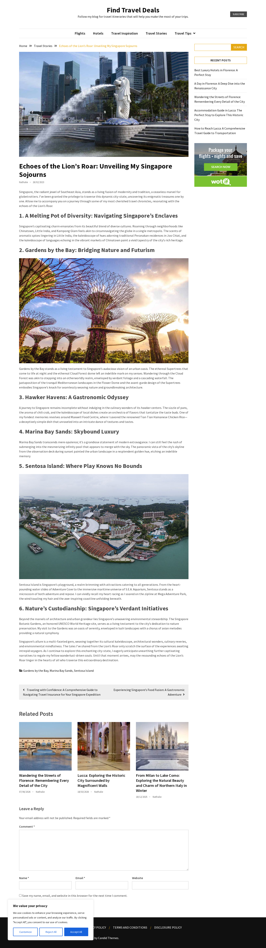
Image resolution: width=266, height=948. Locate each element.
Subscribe (238, 14)
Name (24, 878)
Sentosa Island (84, 671)
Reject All (51, 932)
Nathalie (23, 182)
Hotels (98, 33)
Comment (27, 826)
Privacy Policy (95, 927)
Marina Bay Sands (61, 671)
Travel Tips (183, 33)
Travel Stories (156, 33)
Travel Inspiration (124, 33)
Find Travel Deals (133, 10)
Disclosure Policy (168, 927)
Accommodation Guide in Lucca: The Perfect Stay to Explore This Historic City (218, 115)
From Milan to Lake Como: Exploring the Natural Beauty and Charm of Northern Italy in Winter (161, 783)
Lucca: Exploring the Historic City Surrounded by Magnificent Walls (101, 780)
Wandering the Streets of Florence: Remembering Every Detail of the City (44, 780)
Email (80, 878)
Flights (80, 33)
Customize (25, 932)
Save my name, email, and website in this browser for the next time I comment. (74, 896)
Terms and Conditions (130, 927)
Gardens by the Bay (35, 671)
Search (238, 47)
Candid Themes (108, 938)
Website (137, 878)
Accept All (76, 932)
